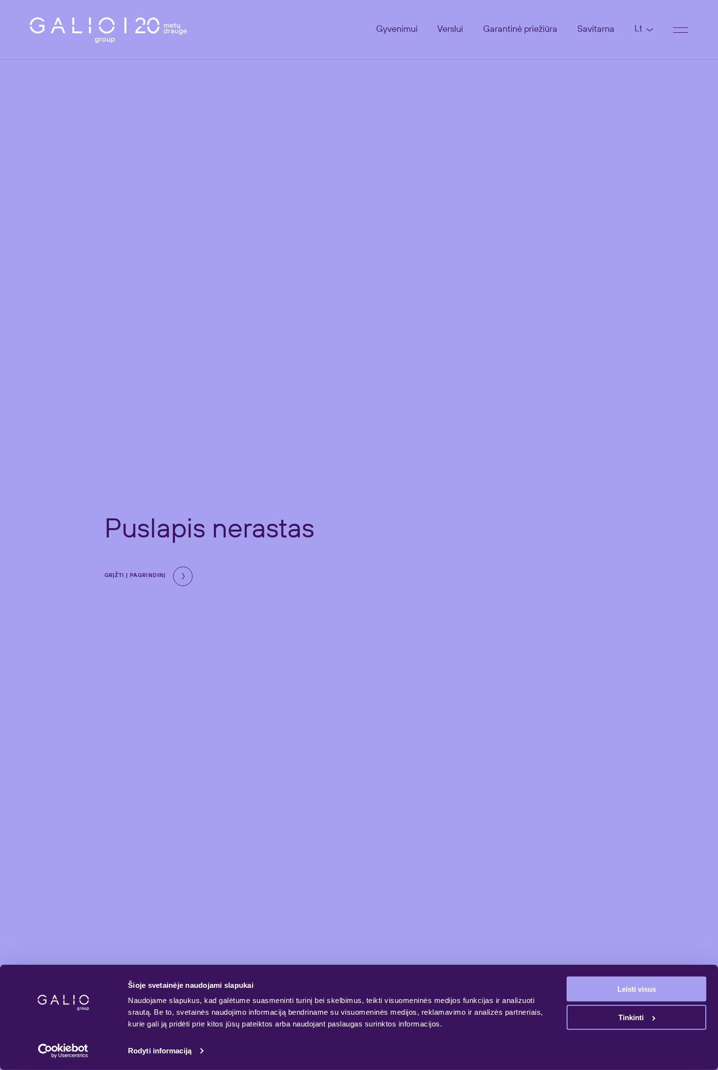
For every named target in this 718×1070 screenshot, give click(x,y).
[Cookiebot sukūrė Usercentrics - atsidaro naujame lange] (63, 1051)
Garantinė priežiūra (520, 29)
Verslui (450, 29)
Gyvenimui (397, 29)
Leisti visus (636, 989)
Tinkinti (631, 1017)
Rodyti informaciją (159, 1051)
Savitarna (595, 29)
